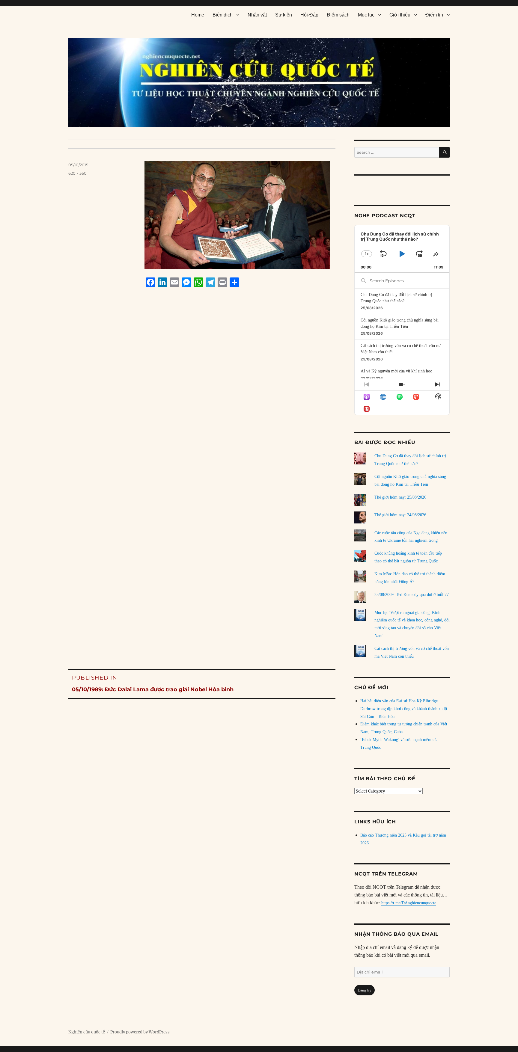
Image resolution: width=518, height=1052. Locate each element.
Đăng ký (364, 990)
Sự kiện (283, 14)
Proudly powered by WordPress (140, 1032)
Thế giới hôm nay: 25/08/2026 (400, 497)
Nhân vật (257, 14)
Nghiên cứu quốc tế (86, 1032)
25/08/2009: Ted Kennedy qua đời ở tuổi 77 (411, 594)
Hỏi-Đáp (309, 14)
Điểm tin (434, 14)
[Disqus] (201, 406)
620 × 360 (77, 173)
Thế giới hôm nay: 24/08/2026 (400, 515)
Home (197, 14)
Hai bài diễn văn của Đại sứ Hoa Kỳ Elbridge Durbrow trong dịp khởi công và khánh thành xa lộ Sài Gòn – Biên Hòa (403, 709)
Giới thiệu (399, 14)
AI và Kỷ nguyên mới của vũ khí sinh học (396, 371)
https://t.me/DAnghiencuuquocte (408, 903)
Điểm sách (338, 14)
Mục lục (366, 14)
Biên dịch (223, 14)
